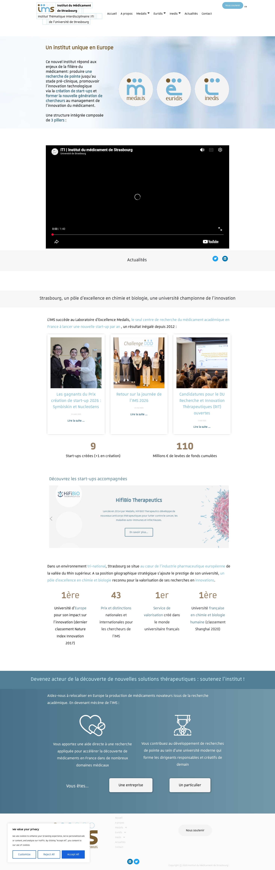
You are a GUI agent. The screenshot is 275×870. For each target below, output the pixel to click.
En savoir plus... (139, 532)
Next (227, 517)
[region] (48, 843)
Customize (24, 854)
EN (246, 6)
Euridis (158, 14)
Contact (207, 14)
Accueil (112, 14)
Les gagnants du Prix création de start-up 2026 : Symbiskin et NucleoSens (76, 400)
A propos (126, 14)
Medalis (141, 14)
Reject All (49, 854)
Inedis (174, 14)
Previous (51, 518)
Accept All (73, 854)
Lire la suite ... (76, 420)
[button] (133, 827)
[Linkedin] (225, 258)
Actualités (191, 14)
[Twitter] (215, 258)
